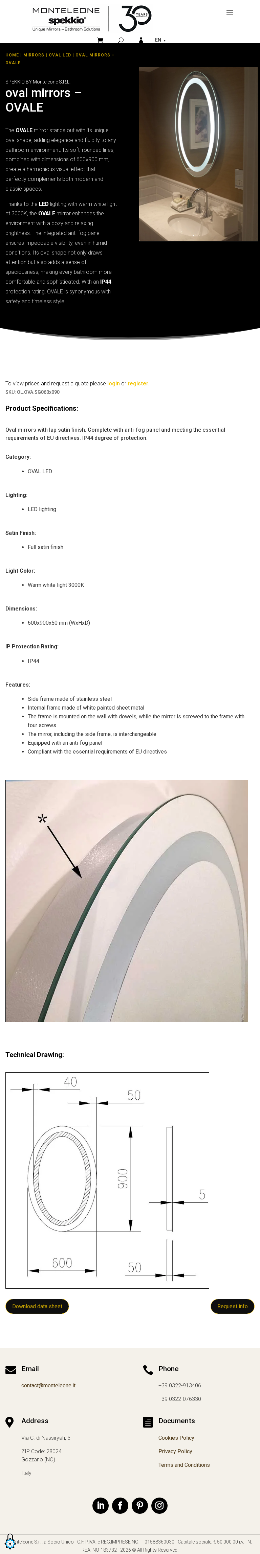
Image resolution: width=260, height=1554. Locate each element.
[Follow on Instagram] (159, 1506)
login (113, 383)
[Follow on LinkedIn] (100, 1506)
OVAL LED (60, 55)
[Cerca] (121, 40)
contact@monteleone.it (48, 1385)
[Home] (92, 18)
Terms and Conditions (184, 1465)
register (138, 383)
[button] (10, 1550)
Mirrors (33, 55)
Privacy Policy (175, 1451)
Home (12, 55)
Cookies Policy (176, 1438)
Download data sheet (37, 1306)
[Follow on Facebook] (120, 1506)
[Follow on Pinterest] (140, 1506)
